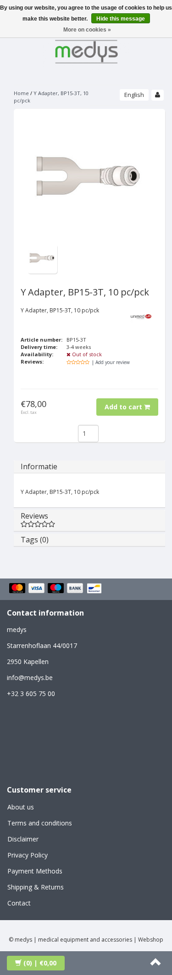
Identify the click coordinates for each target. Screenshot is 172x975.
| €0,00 (39, 963)
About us (20, 807)
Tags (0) (35, 540)
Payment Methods (34, 871)
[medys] (86, 50)
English (134, 95)
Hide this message (120, 19)
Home (21, 93)
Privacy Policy (27, 855)
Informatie (39, 466)
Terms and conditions (39, 823)
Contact (19, 903)
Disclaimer (23, 839)
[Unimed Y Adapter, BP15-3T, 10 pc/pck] (42, 258)
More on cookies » (87, 30)
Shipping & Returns (35, 887)
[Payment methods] (56, 589)
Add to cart (124, 406)
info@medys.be (30, 677)
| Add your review (111, 362)
